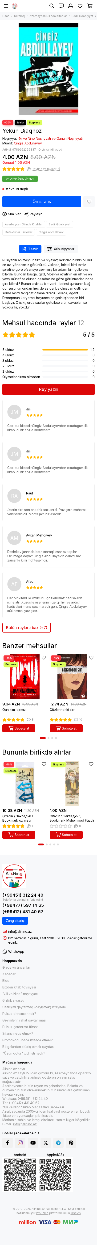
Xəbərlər (9, 974)
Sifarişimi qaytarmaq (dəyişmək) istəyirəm (34, 1007)
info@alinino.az (20, 931)
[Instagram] (20, 1143)
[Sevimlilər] (89, 201)
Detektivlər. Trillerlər (18, 232)
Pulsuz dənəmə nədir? (19, 1014)
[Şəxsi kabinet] (70, 6)
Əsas (5, 16)
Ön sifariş (41, 201)
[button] (43, 738)
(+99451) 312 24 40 (22, 895)
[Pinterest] (71, 1143)
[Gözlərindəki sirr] (72, 676)
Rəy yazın (48, 389)
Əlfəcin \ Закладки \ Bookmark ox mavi (17, 818)
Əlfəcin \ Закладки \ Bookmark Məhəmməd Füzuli (72, 818)
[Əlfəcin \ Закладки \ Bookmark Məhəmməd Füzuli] (72, 783)
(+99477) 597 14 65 (23, 905)
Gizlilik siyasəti (13, 1000)
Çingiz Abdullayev (28, 143)
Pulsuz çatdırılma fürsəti (20, 1027)
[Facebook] (7, 1143)
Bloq (5, 981)
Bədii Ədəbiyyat (82, 16)
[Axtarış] (52, 6)
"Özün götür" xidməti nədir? (23, 1053)
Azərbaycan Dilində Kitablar (48, 16)
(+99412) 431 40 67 (22, 911)
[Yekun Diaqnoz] (48, 69)
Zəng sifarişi (15, 921)
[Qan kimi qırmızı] (24, 676)
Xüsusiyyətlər (64, 249)
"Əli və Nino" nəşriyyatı (20, 994)
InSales (76, 1213)
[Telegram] (58, 1143)
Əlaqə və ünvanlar (16, 967)
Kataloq (19, 16)
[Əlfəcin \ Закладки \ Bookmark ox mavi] (24, 783)
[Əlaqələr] (61, 6)
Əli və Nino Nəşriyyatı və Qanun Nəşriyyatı (50, 138)
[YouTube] (33, 1143)
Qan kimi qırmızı (14, 710)
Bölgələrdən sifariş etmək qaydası (28, 1047)
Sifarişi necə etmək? (17, 1033)
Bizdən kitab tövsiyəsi (19, 987)
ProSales (42, 1213)
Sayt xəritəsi (76, 1209)
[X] (45, 1143)
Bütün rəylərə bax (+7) (26, 627)
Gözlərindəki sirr (62, 710)
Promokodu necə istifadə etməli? (27, 1040)
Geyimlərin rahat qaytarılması (24, 1020)
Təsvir (33, 249)
